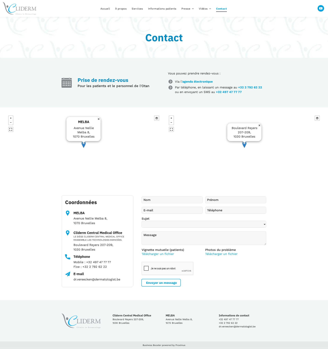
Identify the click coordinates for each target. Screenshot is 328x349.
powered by (168, 345)
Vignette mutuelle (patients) (163, 250)
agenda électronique (197, 81)
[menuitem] (105, 9)
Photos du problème (220, 250)
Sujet (145, 218)
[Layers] (156, 118)
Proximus (180, 345)
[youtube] (321, 8)
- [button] (11, 122)
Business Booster (152, 345)
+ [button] (11, 118)
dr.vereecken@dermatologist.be (96, 279)
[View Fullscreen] (11, 129)
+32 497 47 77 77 (229, 92)
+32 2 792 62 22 (250, 87)
